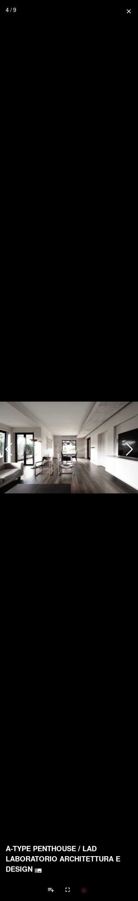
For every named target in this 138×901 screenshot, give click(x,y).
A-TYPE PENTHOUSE (41, 848)
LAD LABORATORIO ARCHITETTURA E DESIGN (63, 858)
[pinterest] (83, 890)
